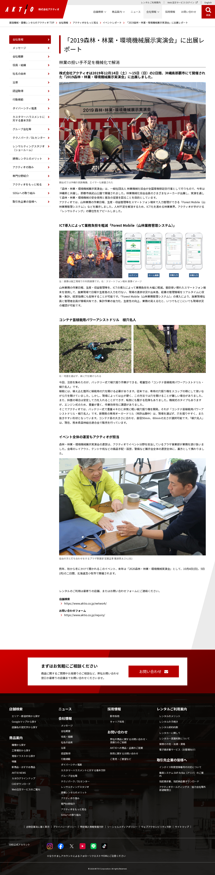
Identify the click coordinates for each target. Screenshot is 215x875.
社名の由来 (19, 73)
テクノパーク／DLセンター (29, 138)
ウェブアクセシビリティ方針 (156, 827)
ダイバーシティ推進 (25, 108)
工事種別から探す (21, 750)
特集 (14, 761)
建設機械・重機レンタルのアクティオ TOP (31, 22)
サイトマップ (182, 827)
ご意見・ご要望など (120, 758)
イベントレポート (112, 22)
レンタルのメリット (169, 716)
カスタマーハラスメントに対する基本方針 (29, 118)
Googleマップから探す (24, 721)
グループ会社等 (22, 129)
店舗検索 (16, 709)
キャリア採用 (117, 721)
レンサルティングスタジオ (75, 786)
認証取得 (18, 91)
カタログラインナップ (23, 778)
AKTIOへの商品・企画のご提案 (126, 747)
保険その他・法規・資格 (172, 743)
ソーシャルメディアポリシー (122, 827)
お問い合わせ (118, 732)
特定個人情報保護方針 (92, 827)
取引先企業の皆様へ (25, 201)
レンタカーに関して (169, 732)
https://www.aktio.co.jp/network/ (85, 603)
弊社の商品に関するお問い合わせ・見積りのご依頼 (129, 741)
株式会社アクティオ (48, 9)
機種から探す (19, 744)
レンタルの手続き (168, 721)
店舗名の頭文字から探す (25, 727)
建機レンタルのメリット (27, 158)
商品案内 (16, 738)
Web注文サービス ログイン (180, 2)
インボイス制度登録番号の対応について (180, 767)
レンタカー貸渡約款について (174, 738)
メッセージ (19, 48)
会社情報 (63, 22)
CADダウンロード (21, 783)
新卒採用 (114, 716)
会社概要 (18, 56)
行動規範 (18, 99)
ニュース (65, 709)
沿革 (15, 82)
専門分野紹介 (21, 176)
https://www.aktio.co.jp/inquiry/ (84, 615)
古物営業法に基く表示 (38, 827)
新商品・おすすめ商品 (23, 767)
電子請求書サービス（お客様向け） (178, 749)
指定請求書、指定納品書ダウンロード (179, 781)
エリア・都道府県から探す (26, 716)
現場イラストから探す (23, 755)
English (208, 2)
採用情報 (170, 11)
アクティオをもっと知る (85, 22)
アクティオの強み (23, 167)
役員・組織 (19, 65)
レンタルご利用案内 (151, 2)
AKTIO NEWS (19, 772)
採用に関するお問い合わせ (124, 753)
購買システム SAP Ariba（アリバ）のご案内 (181, 774)
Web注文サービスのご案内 (26, 789)
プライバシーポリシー (65, 827)
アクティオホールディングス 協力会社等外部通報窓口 (182, 788)
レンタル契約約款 (168, 727)
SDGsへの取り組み (24, 193)
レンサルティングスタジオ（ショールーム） (29, 148)
